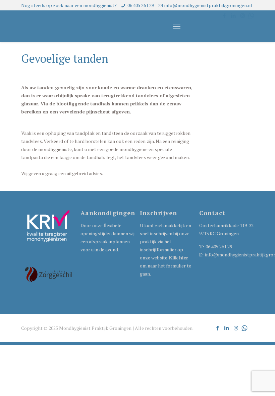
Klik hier (178, 257)
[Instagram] (235, 328)
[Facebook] (217, 328)
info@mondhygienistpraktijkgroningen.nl (208, 5)
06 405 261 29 (140, 5)
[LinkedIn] (226, 328)
